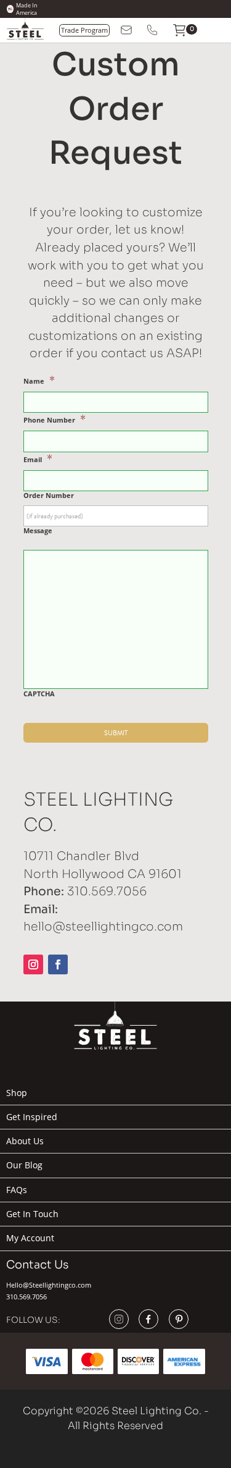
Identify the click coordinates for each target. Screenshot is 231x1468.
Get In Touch (32, 1214)
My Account (30, 1238)
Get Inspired (31, 1117)
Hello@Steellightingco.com (48, 1284)
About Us (25, 1141)
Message (37, 530)
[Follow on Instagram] (33, 964)
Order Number (48, 495)
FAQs (16, 1190)
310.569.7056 (26, 1296)
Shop (16, 1093)
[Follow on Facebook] (58, 964)
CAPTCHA (39, 694)
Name (39, 380)
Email (37, 458)
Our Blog (24, 1165)
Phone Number (54, 419)
